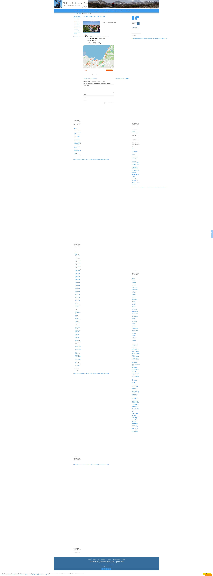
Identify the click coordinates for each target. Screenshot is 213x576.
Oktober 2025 (134, 287)
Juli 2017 (134, 323)
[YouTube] (212, 234)
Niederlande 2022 (135, 168)
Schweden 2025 (78, 359)
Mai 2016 (134, 335)
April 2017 (134, 326)
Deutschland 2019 (134, 161)
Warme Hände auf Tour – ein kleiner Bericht (77, 32)
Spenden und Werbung (116, 559)
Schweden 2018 (78, 356)
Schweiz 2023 (77, 365)
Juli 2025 (134, 292)
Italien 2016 (77, 316)
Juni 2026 (134, 282)
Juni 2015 (134, 340)
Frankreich (76, 311)
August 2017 (134, 321)
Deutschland (77, 269)
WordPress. (110, 566)
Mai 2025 (134, 296)
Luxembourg (77, 325)
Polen (76, 352)
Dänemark (76, 258)
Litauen (76, 321)
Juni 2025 (134, 294)
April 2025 (134, 297)
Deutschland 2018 (136, 358)
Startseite (89, 559)
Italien (76, 315)
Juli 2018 (134, 318)
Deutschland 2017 (135, 159)
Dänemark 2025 (78, 266)
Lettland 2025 (77, 319)
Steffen (75, 132)
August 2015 (134, 337)
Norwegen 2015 (78, 341)
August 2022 (134, 309)
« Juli (133, 148)
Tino (75, 153)
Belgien (76, 254)
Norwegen (76, 340)
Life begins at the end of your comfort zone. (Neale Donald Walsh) (106, 562)
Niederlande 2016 (135, 401)
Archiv (99, 559)
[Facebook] (212, 231)
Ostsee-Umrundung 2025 (135, 175)
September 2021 (135, 311)
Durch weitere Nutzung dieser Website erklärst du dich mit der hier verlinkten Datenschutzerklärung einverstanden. (25, 574)
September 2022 (135, 308)
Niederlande (77, 330)
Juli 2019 (134, 314)
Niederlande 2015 (135, 167)
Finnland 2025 (77, 308)
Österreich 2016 (78, 346)
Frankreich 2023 (78, 312)
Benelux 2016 (135, 157)
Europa (77, 13)
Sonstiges (75, 368)
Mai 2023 (134, 304)
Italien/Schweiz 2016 (135, 166)
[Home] (73, 13)
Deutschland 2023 (135, 359)
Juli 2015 (134, 338)
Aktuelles (94, 559)
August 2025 (134, 291)
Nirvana (106, 566)
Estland (80, 13)
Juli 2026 (134, 280)
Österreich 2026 (78, 349)
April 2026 (134, 285)
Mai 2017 (134, 325)
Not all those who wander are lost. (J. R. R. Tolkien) (106, 564)
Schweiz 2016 (77, 364)
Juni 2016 (134, 333)
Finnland (76, 306)
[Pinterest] (212, 235)
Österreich (134, 430)
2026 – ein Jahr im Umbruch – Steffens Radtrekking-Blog (77, 142)
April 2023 (134, 306)
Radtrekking (103, 559)
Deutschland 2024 (135, 361)
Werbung (76, 370)
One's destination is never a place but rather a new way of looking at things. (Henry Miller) (106, 561)
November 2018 (135, 316)
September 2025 (135, 289)
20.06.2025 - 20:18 (88, 18)
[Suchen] (138, 23)
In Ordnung (207, 573)
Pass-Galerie (109, 559)
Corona (133, 158)
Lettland (76, 318)
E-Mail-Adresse (134, 31)
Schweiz (76, 362)
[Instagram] (212, 233)
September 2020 (135, 313)
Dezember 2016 (135, 328)
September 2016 (135, 330)
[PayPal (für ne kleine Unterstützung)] (212, 237)
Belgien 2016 (77, 255)
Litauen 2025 (77, 322)
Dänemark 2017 (78, 260)
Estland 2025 (99, 18)
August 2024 (134, 299)
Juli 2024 (134, 301)
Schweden (76, 355)
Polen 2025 (77, 353)
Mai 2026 (134, 284)
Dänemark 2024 (78, 263)
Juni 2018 (134, 320)
